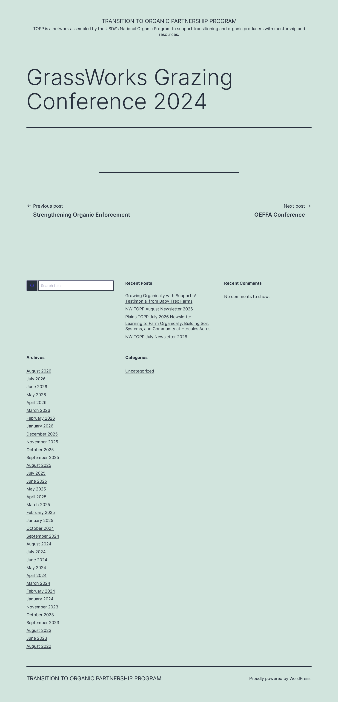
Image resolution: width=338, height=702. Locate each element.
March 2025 (38, 504)
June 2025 (36, 481)
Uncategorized (139, 371)
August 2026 (38, 371)
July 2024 (36, 551)
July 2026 (36, 378)
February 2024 (40, 591)
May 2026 (36, 394)
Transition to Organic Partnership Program (169, 21)
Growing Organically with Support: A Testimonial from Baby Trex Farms (161, 298)
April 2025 (36, 496)
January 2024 (40, 598)
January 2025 (39, 520)
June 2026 (36, 386)
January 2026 (39, 426)
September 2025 (42, 457)
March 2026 (38, 410)
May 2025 (36, 489)
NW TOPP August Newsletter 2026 (159, 309)
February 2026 (40, 418)
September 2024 (42, 536)
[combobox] (70, 285)
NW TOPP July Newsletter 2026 (156, 336)
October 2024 (40, 528)
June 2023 (36, 638)
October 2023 (40, 614)
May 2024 (36, 567)
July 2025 (36, 473)
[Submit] (32, 286)
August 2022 (38, 646)
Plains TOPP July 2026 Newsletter (158, 316)
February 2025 (40, 512)
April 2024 (36, 575)
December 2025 (42, 434)
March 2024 (38, 583)
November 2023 (42, 607)
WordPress (299, 678)
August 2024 (39, 544)
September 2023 (42, 622)
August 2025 (38, 465)
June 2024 (36, 559)
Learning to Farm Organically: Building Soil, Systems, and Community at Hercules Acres (167, 326)
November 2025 (42, 441)
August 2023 (38, 630)
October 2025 (40, 449)
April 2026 (36, 402)
